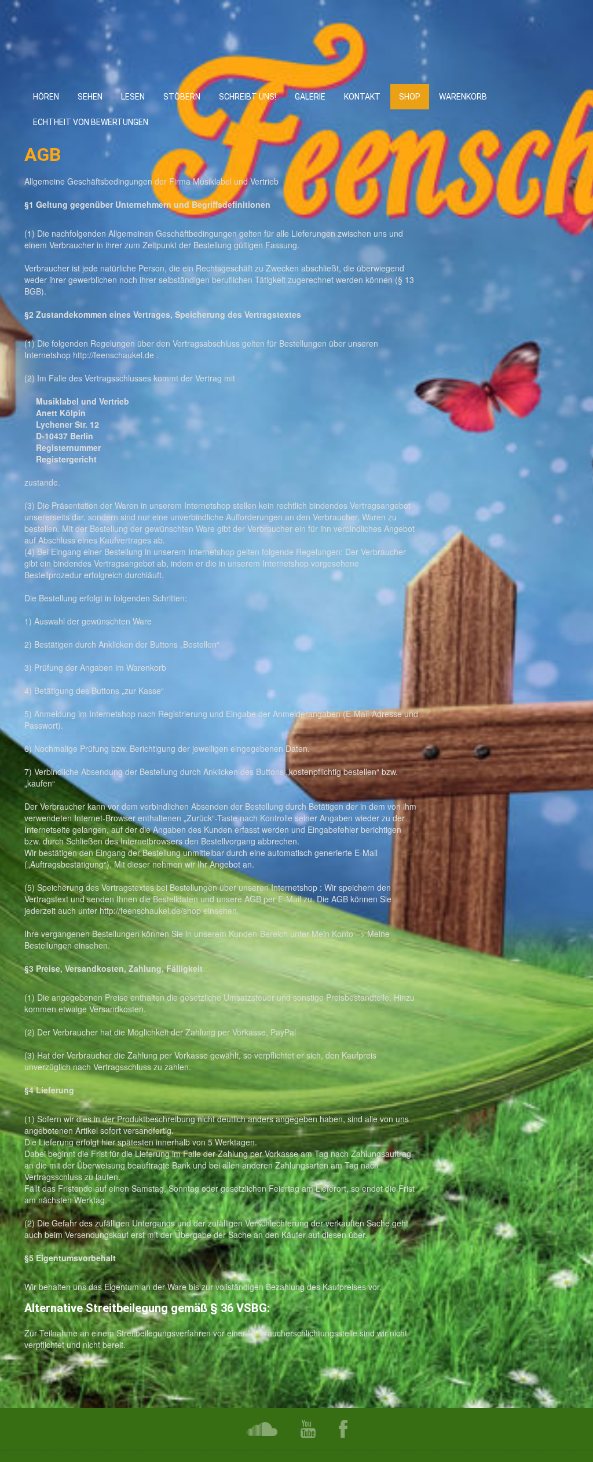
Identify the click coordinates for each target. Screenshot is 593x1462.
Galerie (310, 96)
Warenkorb (463, 96)
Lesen (133, 96)
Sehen (90, 96)
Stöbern (181, 96)
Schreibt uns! (247, 96)
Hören (46, 96)
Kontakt (362, 96)
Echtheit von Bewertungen (90, 122)
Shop (409, 96)
